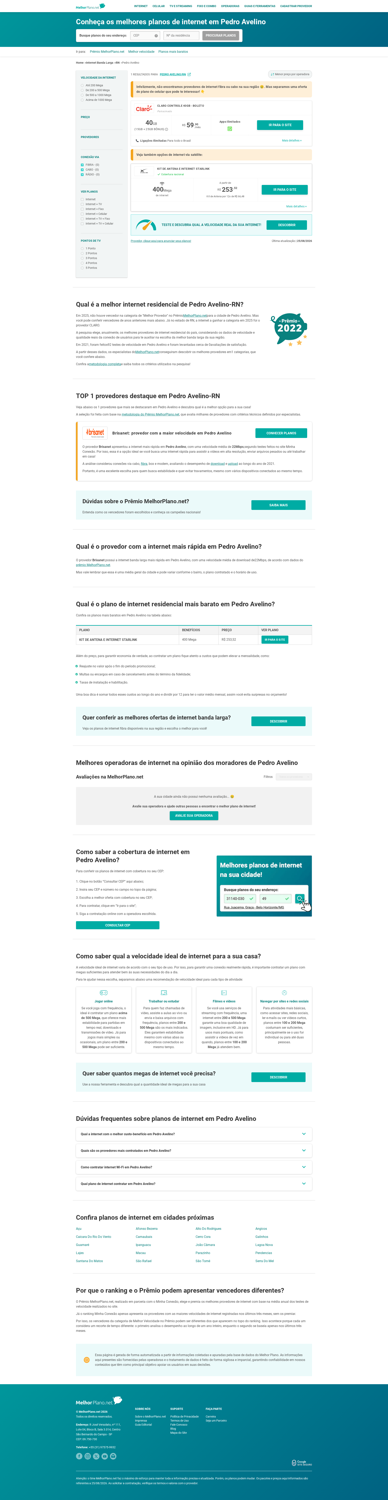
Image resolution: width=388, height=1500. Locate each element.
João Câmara (205, 1245)
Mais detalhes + (292, 140)
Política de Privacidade (184, 1416)
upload (233, 464)
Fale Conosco (178, 1424)
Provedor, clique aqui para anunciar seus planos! (161, 241)
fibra (144, 464)
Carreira (211, 1416)
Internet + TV (94, 204)
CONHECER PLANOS (281, 433)
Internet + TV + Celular (99, 223)
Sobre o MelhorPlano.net (150, 1416)
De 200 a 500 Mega (98, 90)
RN (118, 62)
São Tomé (203, 1261)
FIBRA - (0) (92, 164)
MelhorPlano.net (195, 316)
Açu (78, 1229)
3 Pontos (91, 258)
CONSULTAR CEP (117, 925)
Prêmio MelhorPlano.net (107, 52)
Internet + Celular (96, 213)
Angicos (261, 1229)
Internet (141, 6)
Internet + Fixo (95, 209)
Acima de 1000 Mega (99, 99)
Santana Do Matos (89, 1261)
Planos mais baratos (173, 52)
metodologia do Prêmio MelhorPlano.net (150, 414)
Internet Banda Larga (99, 62)
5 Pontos (91, 267)
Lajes (80, 1253)
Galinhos (261, 1237)
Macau (141, 1253)
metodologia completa (105, 364)
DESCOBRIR (286, 225)
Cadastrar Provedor (296, 6)
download (218, 464)
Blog (173, 1428)
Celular (159, 6)
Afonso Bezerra (147, 1229)
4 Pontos (91, 263)
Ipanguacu (143, 1245)
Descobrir (278, 1077)
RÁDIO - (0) (93, 174)
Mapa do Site (178, 1432)
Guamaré (82, 1245)
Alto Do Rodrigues (208, 1229)
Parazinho (203, 1253)
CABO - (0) (92, 169)
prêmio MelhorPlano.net (93, 565)
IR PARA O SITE (280, 125)
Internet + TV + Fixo (98, 218)
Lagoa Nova (264, 1245)
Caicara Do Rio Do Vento (93, 1237)
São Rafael (144, 1261)
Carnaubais (144, 1237)
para (168, 74)
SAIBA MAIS (278, 505)
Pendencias (263, 1253)
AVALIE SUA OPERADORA (194, 816)
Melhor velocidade (141, 52)
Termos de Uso (179, 1420)
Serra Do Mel (264, 1261)
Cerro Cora (203, 1237)
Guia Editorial (143, 1424)
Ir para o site (284, 190)
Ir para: (81, 52)
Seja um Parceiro (216, 1420)
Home (80, 62)
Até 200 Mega (94, 85)
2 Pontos (91, 253)
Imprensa (141, 1420)
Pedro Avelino (130, 62)
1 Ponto (91, 248)
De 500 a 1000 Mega (98, 95)
